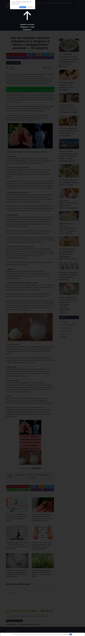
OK (70, 634)
